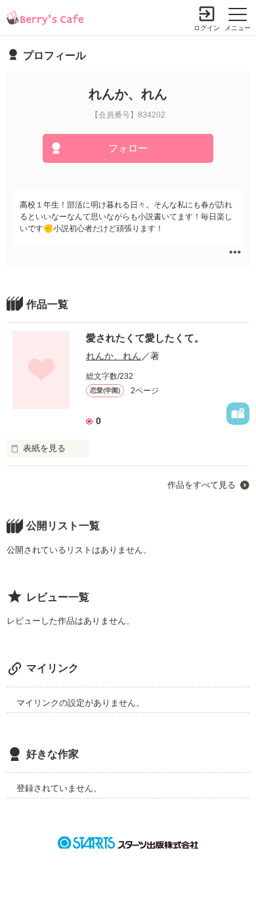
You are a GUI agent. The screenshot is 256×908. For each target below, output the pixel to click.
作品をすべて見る (201, 485)
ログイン (207, 28)
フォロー (128, 148)
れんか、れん (113, 356)
